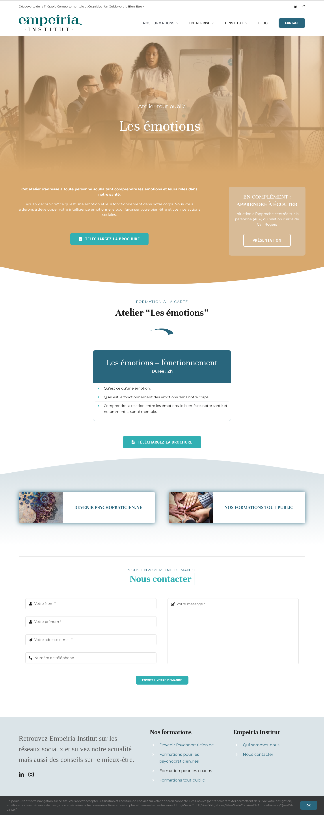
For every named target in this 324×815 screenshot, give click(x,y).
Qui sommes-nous (261, 745)
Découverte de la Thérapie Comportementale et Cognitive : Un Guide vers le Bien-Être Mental (86, 6)
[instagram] (303, 6)
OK (309, 805)
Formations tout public (182, 780)
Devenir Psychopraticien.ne (186, 745)
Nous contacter (258, 754)
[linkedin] (295, 6)
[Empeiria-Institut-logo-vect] (50, 16)
